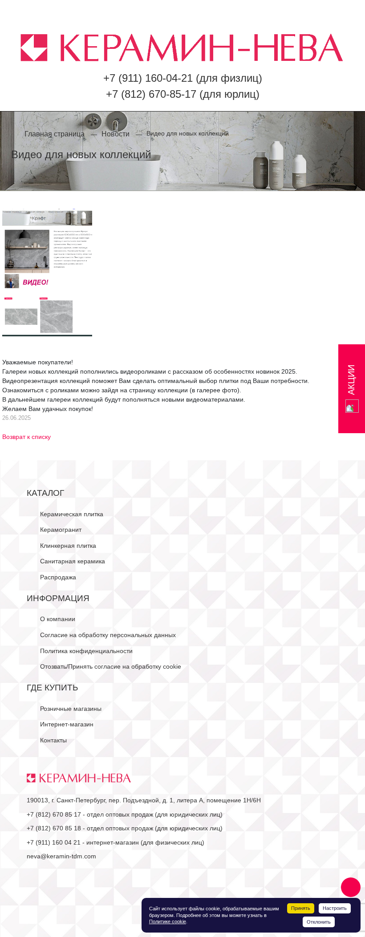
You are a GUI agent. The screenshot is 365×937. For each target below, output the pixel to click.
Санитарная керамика (72, 561)
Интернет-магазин (66, 724)
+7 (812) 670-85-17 (151, 94)
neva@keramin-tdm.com (61, 856)
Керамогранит (60, 529)
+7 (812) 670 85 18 (54, 828)
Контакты (53, 740)
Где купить (52, 687)
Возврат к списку (26, 436)
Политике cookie (167, 921)
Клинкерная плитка (68, 545)
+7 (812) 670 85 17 (54, 814)
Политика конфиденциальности (86, 650)
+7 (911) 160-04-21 (148, 78)
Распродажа (58, 577)
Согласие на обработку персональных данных (108, 634)
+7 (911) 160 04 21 (54, 842)
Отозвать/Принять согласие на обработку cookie (110, 666)
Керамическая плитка (71, 514)
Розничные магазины (70, 708)
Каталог (45, 493)
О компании (57, 618)
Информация (58, 598)
